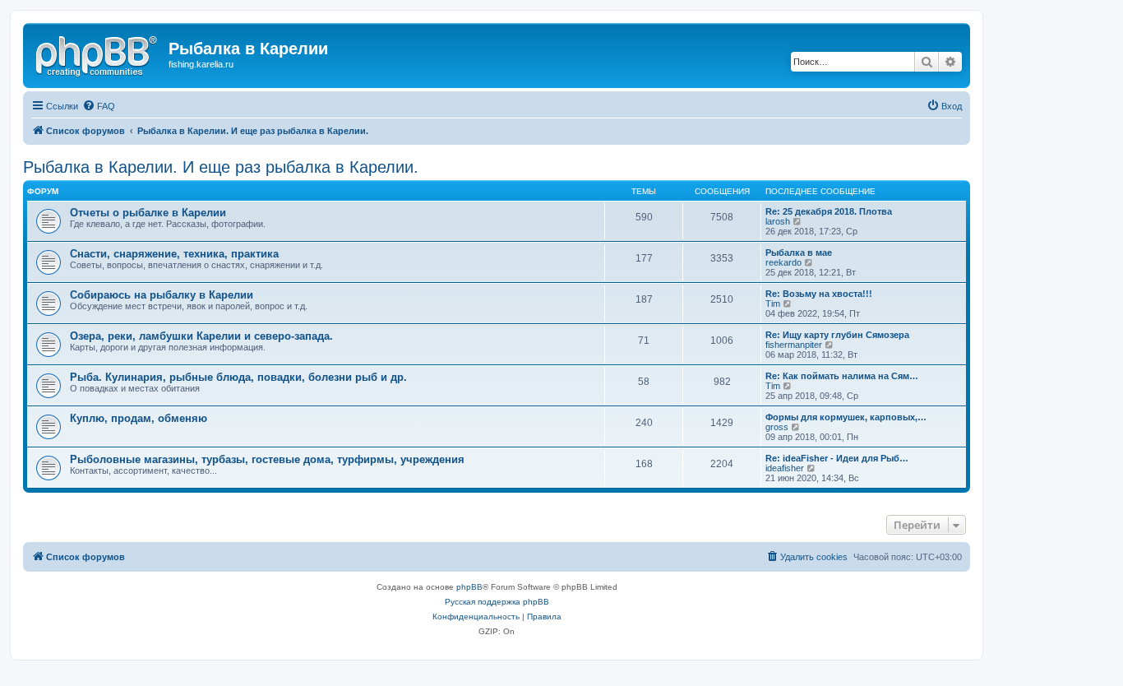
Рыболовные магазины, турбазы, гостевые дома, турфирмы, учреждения (267, 459)
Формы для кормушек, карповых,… (846, 417)
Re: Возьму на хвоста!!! (818, 294)
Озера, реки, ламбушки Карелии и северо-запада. (201, 336)
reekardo (783, 262)
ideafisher (784, 468)
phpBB (469, 586)
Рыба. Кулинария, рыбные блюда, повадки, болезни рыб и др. (238, 377)
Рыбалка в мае (798, 252)
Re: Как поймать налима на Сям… (841, 376)
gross (776, 427)
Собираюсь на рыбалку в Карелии (161, 295)
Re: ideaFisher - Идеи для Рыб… (836, 458)
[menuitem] (98, 106)
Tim (772, 303)
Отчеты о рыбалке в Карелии (148, 212)
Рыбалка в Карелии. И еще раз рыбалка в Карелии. (220, 167)
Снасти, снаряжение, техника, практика (174, 254)
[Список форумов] (98, 53)
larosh (777, 221)
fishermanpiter (793, 345)
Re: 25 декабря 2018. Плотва (828, 211)
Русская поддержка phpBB (497, 601)
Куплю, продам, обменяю (138, 418)
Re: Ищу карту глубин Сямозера (837, 335)
